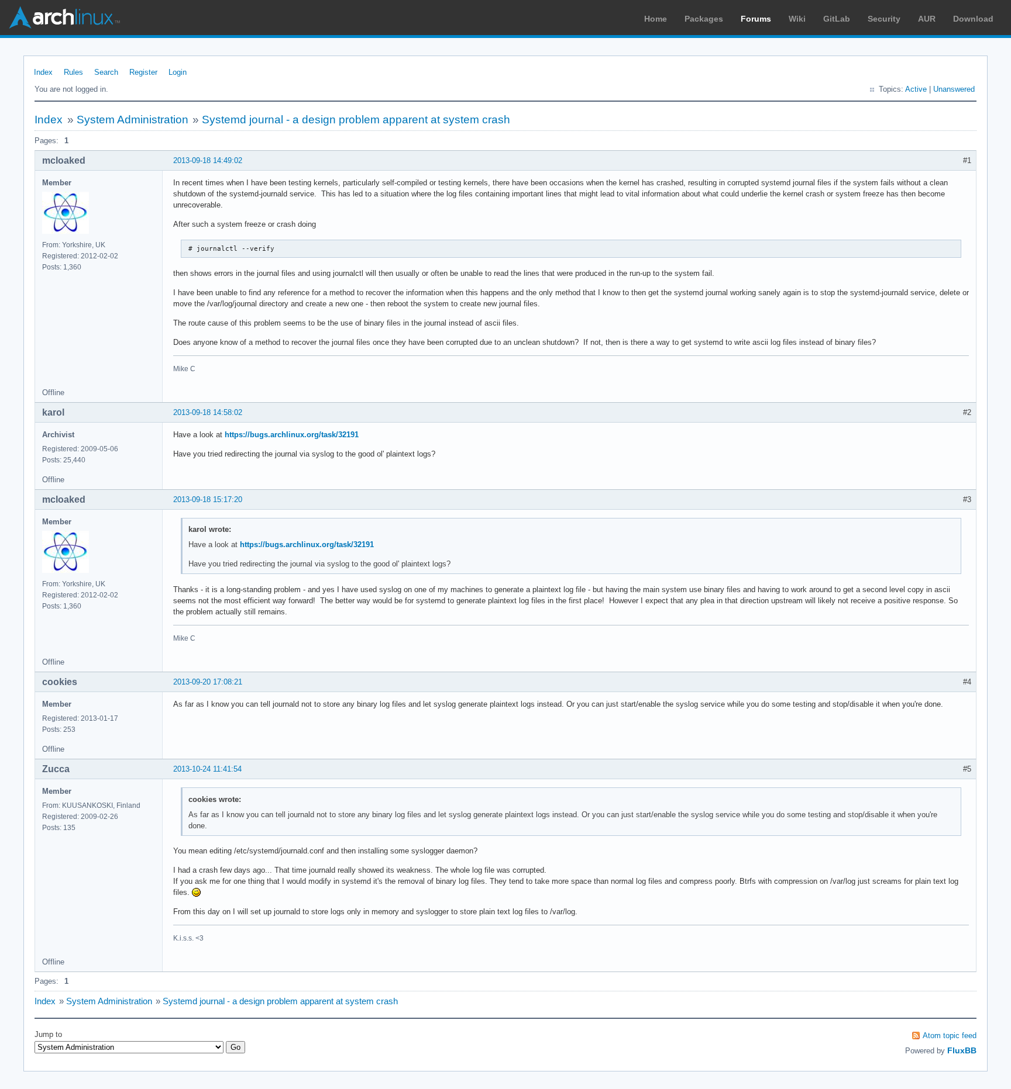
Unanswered (954, 89)
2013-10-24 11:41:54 (207, 769)
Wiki (797, 18)
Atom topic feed (949, 1035)
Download (973, 18)
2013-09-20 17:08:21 (207, 681)
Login (177, 72)
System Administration (132, 119)
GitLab (836, 18)
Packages (704, 18)
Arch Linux (64, 17)
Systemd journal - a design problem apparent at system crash (356, 119)
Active (916, 89)
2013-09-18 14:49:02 (207, 160)
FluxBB (961, 1050)
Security (884, 18)
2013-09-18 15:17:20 (207, 499)
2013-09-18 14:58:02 (207, 412)
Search (106, 72)
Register (143, 72)
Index (43, 72)
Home (655, 18)
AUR (927, 18)
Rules (73, 72)
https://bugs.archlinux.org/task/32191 (292, 434)
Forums (756, 18)
